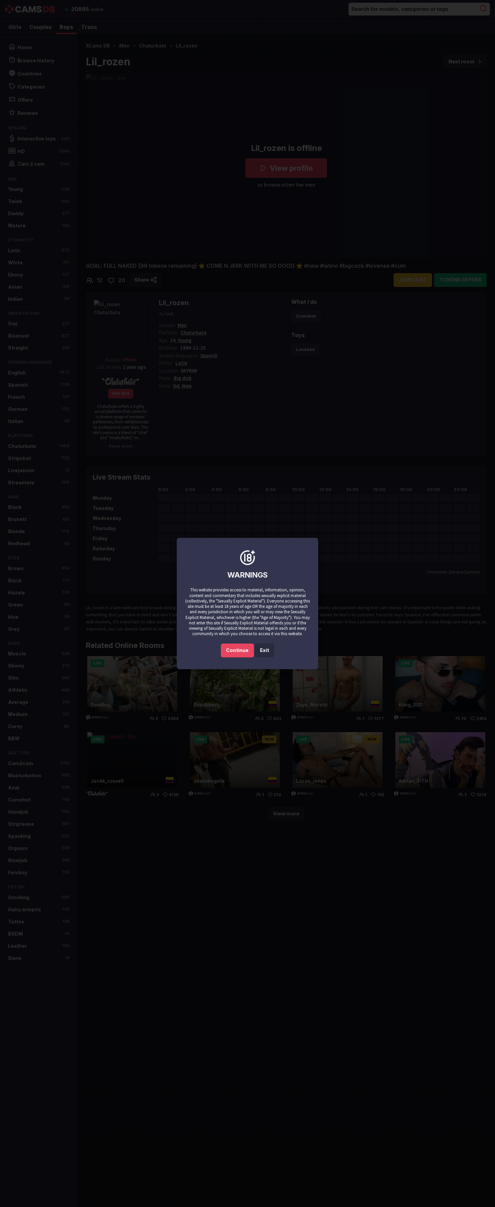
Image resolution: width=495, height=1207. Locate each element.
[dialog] (247, 603)
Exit (264, 650)
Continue (237, 650)
